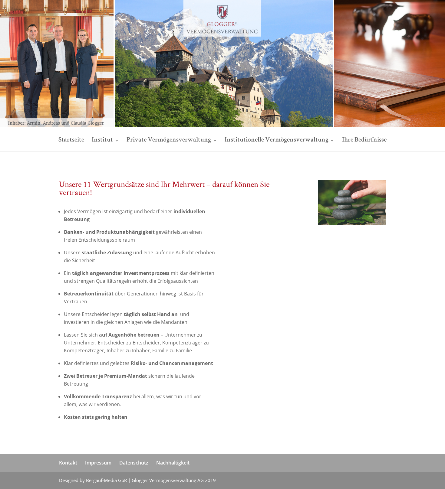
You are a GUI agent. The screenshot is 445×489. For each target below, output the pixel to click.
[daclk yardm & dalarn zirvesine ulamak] (228, 226)
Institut (102, 141)
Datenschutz (133, 462)
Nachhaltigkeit (173, 462)
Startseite (71, 141)
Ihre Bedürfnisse (364, 141)
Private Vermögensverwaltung (169, 141)
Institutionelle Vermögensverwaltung (276, 141)
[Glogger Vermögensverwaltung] (222, 125)
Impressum (98, 462)
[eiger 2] (228, 211)
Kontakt (68, 462)
